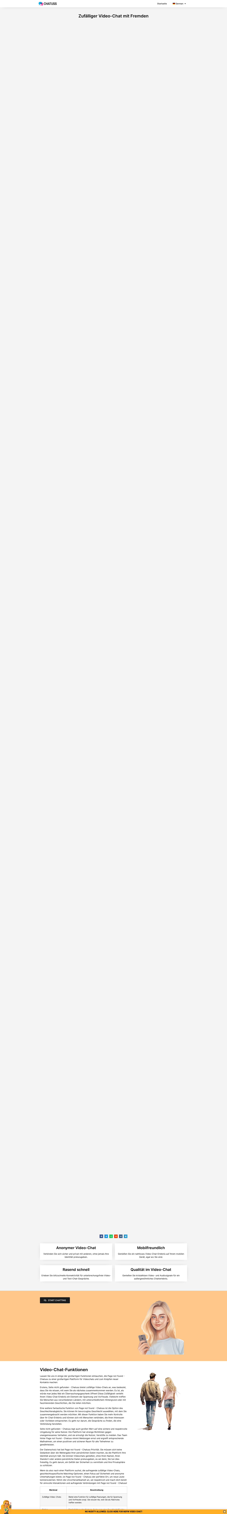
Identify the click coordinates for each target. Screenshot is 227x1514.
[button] (101, 1236)
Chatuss (50, 3)
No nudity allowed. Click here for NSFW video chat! (113, 1511)
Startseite (162, 3)
